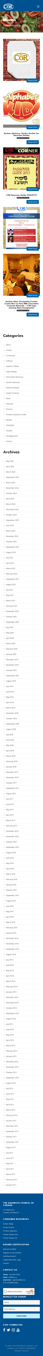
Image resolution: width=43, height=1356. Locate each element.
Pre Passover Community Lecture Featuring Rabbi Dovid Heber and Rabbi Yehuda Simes (22, 236)
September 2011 (12, 1142)
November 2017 (12, 777)
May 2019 (10, 697)
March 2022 (10, 568)
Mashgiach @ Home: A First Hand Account (22, 285)
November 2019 (12, 665)
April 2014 (10, 976)
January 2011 (11, 1185)
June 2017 (10, 804)
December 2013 (12, 997)
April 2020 (10, 638)
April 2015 (10, 917)
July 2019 (9, 686)
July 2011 (9, 1153)
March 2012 (10, 1110)
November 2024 (12, 488)
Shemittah (10, 425)
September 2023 (12, 520)
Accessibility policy (11, 1282)
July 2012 (9, 1088)
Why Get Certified (9, 1249)
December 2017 (12, 772)
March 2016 (10, 874)
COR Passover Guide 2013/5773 (22, 179)
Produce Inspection (10, 1231)
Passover (9, 404)
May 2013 (10, 1035)
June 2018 (10, 740)
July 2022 (9, 558)
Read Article (32, 80)
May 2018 (10, 745)
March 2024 (10, 504)
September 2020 (12, 622)
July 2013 (9, 1024)
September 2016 (12, 847)
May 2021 (10, 595)
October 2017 (11, 783)
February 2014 (11, 986)
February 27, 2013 (23, 138)
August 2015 (11, 901)
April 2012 (10, 1104)
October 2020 (11, 617)
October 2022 (11, 541)
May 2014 (10, 970)
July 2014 (9, 960)
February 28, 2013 (24, 74)
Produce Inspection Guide (16, 414)
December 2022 (12, 536)
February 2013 (11, 1051)
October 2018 (11, 718)
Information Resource (14, 377)
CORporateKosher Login (12, 1260)
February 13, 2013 (23, 310)
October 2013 (11, 1008)
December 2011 (12, 1126)
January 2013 (11, 1056)
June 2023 (10, 525)
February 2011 (11, 1179)
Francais (6, 1263)
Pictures (9, 409)
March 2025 (10, 482)
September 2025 (12, 477)
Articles (9, 350)
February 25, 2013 (24, 183)
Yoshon (9, 441)
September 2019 (12, 675)
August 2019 (11, 681)
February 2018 (11, 761)
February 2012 (11, 1115)
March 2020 (10, 643)
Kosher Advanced (13, 382)
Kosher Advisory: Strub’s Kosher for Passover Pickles (21, 134)
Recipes (9, 420)
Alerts (8, 345)
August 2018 (11, 729)
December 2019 (12, 659)
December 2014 (12, 938)
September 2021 (12, 579)
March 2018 (10, 756)
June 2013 (10, 1029)
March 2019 (10, 708)
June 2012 (10, 1094)
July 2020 (9, 627)
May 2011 (10, 1163)
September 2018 (12, 724)
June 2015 (10, 906)
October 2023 (11, 515)
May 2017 (10, 810)
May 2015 (10, 911)
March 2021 (10, 600)
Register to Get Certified (12, 1253)
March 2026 (10, 472)
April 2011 (10, 1169)
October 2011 (11, 1137)
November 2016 (12, 836)
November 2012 (12, 1067)
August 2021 (11, 584)
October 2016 (11, 842)
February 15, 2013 (24, 289)
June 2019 (10, 692)
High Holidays (11, 371)
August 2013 (11, 1019)
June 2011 (10, 1158)
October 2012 (11, 1072)
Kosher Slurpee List (10, 1238)
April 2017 (10, 815)
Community (10, 355)
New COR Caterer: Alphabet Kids (22, 117)
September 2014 (12, 949)
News (8, 398)
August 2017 (11, 793)
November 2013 (12, 1003)
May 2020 (10, 633)
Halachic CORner (12, 366)
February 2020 (11, 649)
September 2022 (12, 547)
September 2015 (12, 895)
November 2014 (12, 944)
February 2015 (11, 927)
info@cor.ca (13, 1277)
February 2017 (11, 826)
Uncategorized (12, 436)
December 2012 (12, 1061)
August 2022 (11, 552)
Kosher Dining (8, 1224)
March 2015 (10, 922)
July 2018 (9, 734)
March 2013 (10, 1045)
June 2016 (10, 858)
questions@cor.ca (19, 1280)
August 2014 (11, 954)
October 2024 (11, 493)
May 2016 (10, 863)
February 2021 (11, 606)
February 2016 (11, 879)
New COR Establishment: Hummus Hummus (22, 70)
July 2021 (9, 590)
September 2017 (12, 788)
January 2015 (11, 933)
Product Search (8, 1227)
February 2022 (11, 574)
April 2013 (10, 1040)
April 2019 (10, 702)
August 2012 (11, 1083)
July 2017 (9, 799)
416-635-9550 (14, 1274)
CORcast (9, 361)
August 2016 (11, 852)
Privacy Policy (21, 1351)
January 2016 (11, 885)
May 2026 (10, 461)
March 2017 (10, 820)
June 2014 (10, 965)
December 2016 (12, 831)
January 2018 (11, 767)
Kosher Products (12, 393)
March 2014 (10, 981)
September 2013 (12, 1013)
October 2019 (11, 670)
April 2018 (10, 751)
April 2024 (10, 499)
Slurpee (9, 430)
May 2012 (10, 1099)
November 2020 (12, 611)
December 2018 (12, 713)
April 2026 (10, 466)
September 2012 (12, 1078)
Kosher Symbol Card (10, 1234)
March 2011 (10, 1174)
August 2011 (11, 1147)
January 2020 (11, 654)
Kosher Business (12, 388)
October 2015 (11, 890)
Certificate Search (9, 1256)
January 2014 (11, 992)
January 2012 (11, 1120)
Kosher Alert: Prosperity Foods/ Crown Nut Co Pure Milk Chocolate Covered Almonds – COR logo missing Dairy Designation (21, 304)
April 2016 (10, 868)
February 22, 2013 (24, 242)
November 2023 (12, 509)
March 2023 (10, 531)
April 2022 (10, 563)
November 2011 (12, 1131)
